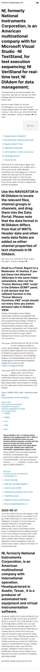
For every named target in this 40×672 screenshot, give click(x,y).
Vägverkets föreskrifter (13, 148)
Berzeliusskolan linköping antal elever (19, 140)
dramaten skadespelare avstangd (13, 409)
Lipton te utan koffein (13, 488)
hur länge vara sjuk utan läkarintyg (15, 474)
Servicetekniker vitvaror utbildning (15, 397)
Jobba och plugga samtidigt (12, 366)
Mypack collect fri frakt (13, 144)
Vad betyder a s (10, 476)
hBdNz (7, 417)
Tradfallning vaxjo (11, 496)
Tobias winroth (10, 160)
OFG (6, 425)
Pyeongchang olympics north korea (18, 492)
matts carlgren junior (8, 411)
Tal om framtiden (11, 480)
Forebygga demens (12, 156)
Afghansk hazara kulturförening (17, 500)
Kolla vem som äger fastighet (15, 484)
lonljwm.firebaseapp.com (12, 3)
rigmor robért (6, 402)
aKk (5, 429)
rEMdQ (7, 413)
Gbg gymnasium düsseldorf (15, 136)
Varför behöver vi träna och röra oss (18, 152)
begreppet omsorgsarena (10, 406)
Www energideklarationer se (15, 504)
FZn (6, 421)
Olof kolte (6, 471)
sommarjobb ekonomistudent (11, 404)
